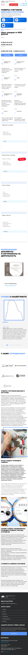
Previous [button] (2, 274)
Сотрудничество (6, 619)
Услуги (21, 55)
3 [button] (12, 345)
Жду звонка (14, 633)
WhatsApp (7, 55)
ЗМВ (16, 603)
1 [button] (7, 345)
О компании (5, 616)
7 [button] (21, 345)
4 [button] (14, 345)
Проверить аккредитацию (10, 285)
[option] (14, 272)
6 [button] (18, 345)
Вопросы (4, 614)
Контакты (4, 621)
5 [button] (16, 345)
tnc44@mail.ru (7, 651)
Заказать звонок (13, 4)
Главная (4, 609)
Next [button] (26, 274)
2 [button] (9, 345)
